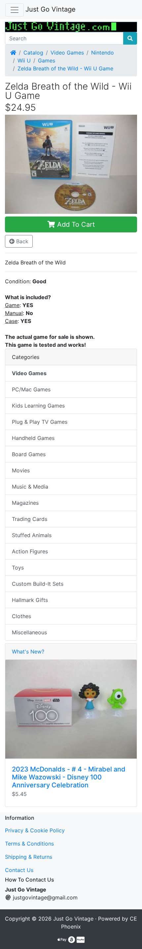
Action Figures (30, 551)
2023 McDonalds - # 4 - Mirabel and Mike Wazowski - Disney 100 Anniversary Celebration (68, 777)
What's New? (28, 651)
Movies (21, 470)
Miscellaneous (29, 632)
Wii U (24, 60)
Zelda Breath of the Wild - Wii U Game (65, 68)
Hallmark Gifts (30, 600)
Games (46, 60)
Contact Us (19, 870)
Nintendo (102, 52)
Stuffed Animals (32, 535)
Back (21, 241)
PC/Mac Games (31, 389)
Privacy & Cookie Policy (35, 830)
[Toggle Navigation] (14, 10)
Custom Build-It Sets (37, 583)
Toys (18, 567)
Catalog (33, 52)
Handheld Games (33, 438)
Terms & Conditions (29, 843)
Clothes (21, 616)
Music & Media (30, 486)
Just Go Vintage (50, 9)
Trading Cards (29, 519)
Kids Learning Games (38, 405)
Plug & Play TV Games (39, 421)
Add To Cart (75, 224)
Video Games (67, 52)
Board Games (29, 454)
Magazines (25, 502)
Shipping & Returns (28, 856)
